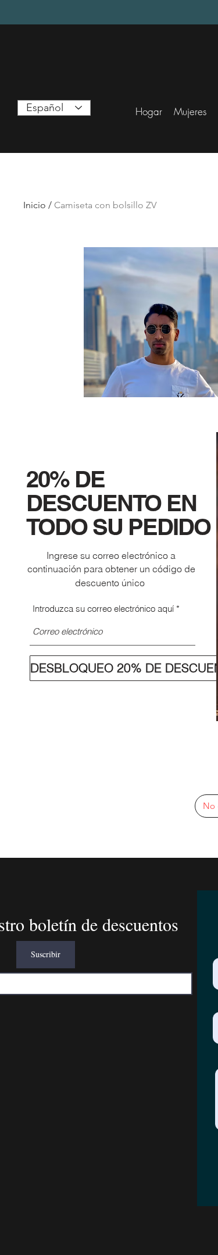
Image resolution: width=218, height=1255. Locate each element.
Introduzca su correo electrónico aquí (103, 608)
